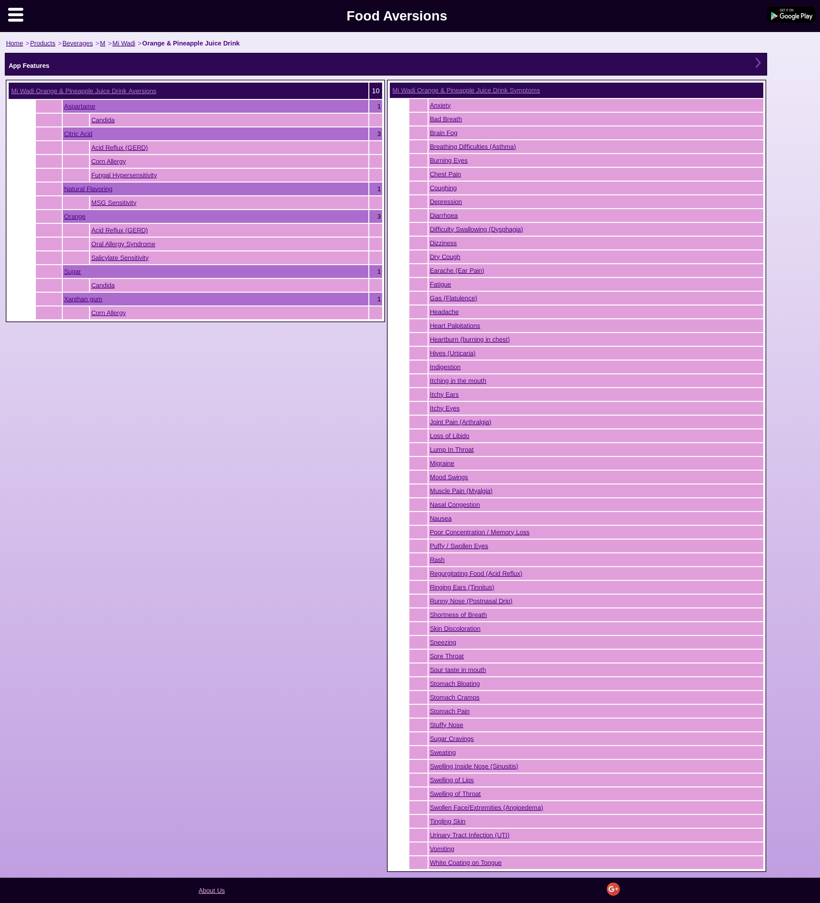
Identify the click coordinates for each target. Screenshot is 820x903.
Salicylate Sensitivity (120, 257)
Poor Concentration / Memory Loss (479, 532)
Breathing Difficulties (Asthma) (473, 146)
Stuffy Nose (446, 724)
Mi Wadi (123, 43)
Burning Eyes (449, 160)
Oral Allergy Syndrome (123, 244)
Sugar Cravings (452, 738)
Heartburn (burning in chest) (470, 339)
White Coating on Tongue (466, 862)
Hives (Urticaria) (453, 353)
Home (14, 43)
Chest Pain (445, 174)
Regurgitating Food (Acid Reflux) (476, 573)
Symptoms (466, 90)
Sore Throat (447, 656)
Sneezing (443, 642)
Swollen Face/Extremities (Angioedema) (486, 807)
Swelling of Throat (455, 793)
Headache (444, 311)
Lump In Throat (452, 449)
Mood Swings (449, 477)
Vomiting (442, 848)
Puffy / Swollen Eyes (459, 545)
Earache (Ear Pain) (457, 270)
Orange (75, 216)
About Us (212, 890)
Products (42, 43)
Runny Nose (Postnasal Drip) (471, 601)
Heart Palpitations (455, 325)
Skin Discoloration (455, 628)
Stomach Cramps (455, 697)
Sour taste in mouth (458, 669)
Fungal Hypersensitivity (124, 175)
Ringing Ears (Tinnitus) (462, 587)
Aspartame (79, 106)
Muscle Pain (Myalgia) (461, 490)
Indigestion (445, 366)
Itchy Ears (444, 394)
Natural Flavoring (88, 188)
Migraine (442, 463)
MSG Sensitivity (113, 202)
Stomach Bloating (455, 683)
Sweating (443, 752)
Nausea (441, 518)
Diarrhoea (444, 215)
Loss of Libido (449, 435)
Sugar (72, 271)
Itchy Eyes (445, 408)
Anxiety (440, 105)
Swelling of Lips (452, 780)
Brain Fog (443, 132)
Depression (446, 201)
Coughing (443, 187)
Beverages (77, 43)
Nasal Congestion (455, 504)
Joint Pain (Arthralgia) (460, 422)
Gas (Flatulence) (453, 298)
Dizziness (443, 243)
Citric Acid (78, 133)
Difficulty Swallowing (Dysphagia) (476, 229)
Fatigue (440, 284)
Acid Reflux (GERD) (119, 147)
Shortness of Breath (458, 614)
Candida (103, 120)
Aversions (83, 90)
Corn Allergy (108, 161)
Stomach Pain (450, 711)
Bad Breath (446, 119)
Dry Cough (445, 256)
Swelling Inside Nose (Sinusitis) (474, 766)
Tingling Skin (447, 821)
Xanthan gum (83, 299)
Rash (437, 559)
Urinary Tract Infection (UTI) (470, 835)
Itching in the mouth (458, 380)
